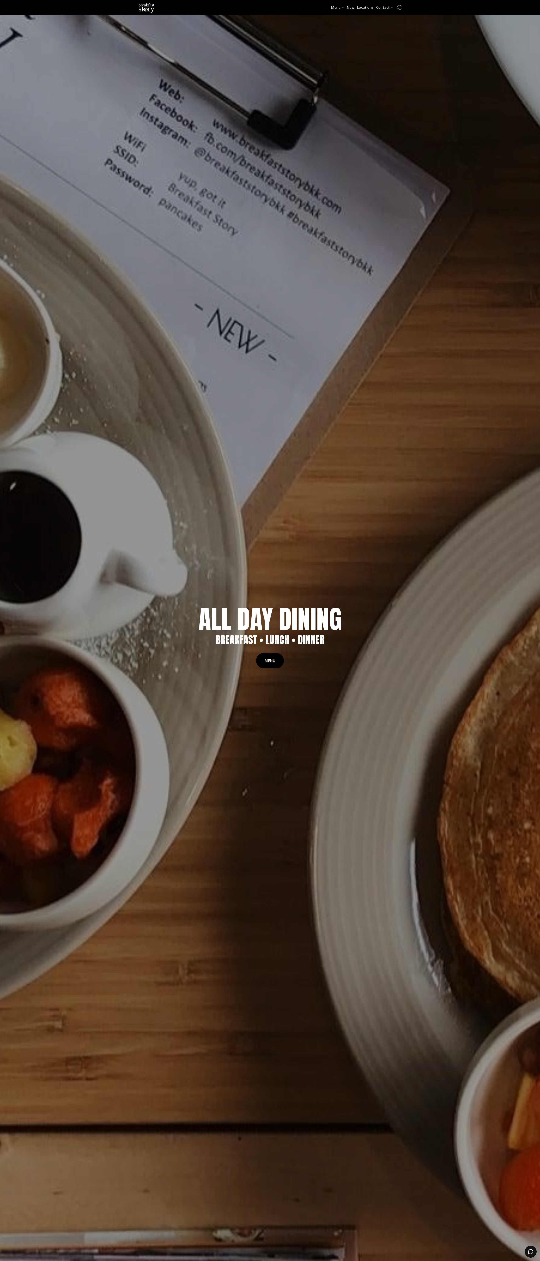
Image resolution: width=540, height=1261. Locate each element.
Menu (336, 7)
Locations (365, 7)
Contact (383, 7)
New (350, 7)
